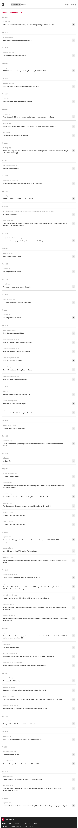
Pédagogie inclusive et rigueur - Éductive (17, 287)
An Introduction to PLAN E (12, 256)
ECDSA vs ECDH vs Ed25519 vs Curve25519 (18, 199)
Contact (4, 826)
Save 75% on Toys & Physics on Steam (16, 351)
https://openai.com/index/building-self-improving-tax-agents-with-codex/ (28, 25)
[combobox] (38, 4)
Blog (10, 823)
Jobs (35, 823)
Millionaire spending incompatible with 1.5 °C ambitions (22, 183)
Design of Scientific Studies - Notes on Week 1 (19, 724)
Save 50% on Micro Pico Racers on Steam (17, 342)
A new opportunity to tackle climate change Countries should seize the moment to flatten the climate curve (35, 619)
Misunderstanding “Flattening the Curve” (17, 413)
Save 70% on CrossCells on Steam (15, 379)
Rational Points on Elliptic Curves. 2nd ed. (17, 102)
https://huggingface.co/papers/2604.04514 (17, 40)
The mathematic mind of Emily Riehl (15, 135)
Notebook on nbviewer (11, 755)
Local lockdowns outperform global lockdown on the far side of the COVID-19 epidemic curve (33, 445)
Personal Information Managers (14, 428)
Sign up (73, 4)
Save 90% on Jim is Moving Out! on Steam (17, 370)
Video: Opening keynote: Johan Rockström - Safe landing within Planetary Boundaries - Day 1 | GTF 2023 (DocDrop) (35, 152)
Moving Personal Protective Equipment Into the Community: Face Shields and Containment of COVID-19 (34, 608)
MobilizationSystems (10, 214)
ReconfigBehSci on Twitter (12, 272)
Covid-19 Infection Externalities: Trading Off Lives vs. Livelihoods (26, 497)
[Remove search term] (19, 4)
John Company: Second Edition (14, 333)
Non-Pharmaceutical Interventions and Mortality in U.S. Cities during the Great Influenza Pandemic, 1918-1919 (33, 487)
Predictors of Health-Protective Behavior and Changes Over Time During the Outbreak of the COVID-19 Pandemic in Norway (35, 588)
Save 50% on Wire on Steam (12, 361)
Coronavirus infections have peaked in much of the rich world (24, 690)
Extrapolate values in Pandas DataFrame (17, 302)
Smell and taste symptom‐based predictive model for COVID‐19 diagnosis (28, 656)
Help (41, 823)
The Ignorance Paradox (11, 647)
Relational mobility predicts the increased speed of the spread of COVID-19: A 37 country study (34, 541)
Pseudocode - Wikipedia (11, 681)
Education (27, 823)
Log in (67, 4)
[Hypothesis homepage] (4, 4)
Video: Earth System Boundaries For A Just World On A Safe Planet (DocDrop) (30, 126)
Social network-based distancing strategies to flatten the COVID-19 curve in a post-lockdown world (35, 561)
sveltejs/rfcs (7, 461)
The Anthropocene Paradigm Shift (14, 55)
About (4, 823)
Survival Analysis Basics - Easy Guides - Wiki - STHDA (21, 764)
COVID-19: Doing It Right (11, 476)
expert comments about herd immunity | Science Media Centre (24, 665)
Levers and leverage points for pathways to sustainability (23, 241)
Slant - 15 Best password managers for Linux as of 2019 (22, 739)
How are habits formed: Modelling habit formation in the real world (26, 598)
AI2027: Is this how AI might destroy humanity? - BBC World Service (26, 71)
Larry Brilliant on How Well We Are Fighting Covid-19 (21, 551)
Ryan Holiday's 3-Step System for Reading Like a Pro (21, 86)
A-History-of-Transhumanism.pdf (14, 404)
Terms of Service (15, 826)
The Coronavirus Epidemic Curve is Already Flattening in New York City (27, 506)
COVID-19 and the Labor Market (14, 515)
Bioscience (18, 823)
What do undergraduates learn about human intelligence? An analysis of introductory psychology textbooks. (32, 789)
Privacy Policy (28, 826)
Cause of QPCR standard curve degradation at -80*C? (21, 578)
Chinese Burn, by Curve (11, 168)
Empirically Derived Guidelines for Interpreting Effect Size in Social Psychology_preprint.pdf (35, 806)
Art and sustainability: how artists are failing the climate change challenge (29, 117)
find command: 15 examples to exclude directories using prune (25, 708)
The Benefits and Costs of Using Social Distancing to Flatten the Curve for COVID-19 (32, 699)
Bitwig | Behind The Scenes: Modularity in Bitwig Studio (22, 779)
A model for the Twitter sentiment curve (16, 394)
